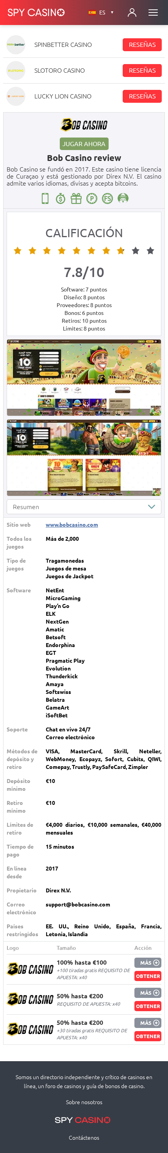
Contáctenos (84, 1138)
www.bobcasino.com (72, 525)
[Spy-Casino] (36, 12)
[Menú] (153, 12)
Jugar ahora (84, 143)
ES (106, 12)
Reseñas (142, 44)
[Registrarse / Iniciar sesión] (132, 12)
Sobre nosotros (84, 1102)
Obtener (148, 976)
